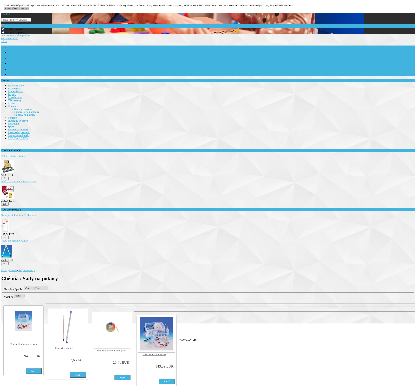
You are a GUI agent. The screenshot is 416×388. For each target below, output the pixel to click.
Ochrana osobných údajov (20, 69)
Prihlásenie (7, 35)
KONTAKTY (14, 74)
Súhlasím (24, 8)
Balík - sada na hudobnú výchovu (18, 181)
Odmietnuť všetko (12, 8)
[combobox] (29, 288)
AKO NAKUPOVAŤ (17, 58)
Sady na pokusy (26, 270)
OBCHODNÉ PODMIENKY (21, 63)
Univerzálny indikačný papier (112, 350)
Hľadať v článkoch (15, 32)
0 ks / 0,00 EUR (9, 38)
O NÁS (11, 52)
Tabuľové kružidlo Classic (14, 240)
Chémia (13, 270)
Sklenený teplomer (63, 348)
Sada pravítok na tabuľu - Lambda (19, 215)
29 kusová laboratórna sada (23, 344)
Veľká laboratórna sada (154, 354)
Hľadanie (6, 14)
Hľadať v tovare (13, 29)
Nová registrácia (21, 35)
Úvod (4, 270)
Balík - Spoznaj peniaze (13, 156)
